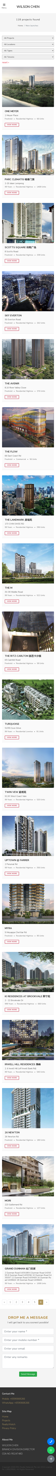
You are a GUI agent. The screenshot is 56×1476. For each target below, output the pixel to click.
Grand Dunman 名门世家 (20, 1268)
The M (8, 587)
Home (20, 25)
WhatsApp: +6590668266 (15, 1402)
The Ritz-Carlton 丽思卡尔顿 (23, 656)
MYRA (8, 928)
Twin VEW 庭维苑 (15, 792)
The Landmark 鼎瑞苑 (18, 519)
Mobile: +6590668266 (13, 1398)
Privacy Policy (9, 1428)
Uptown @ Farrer (17, 860)
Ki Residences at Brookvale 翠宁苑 (27, 996)
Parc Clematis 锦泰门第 (20, 179)
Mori (8, 1200)
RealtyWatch (8, 1424)
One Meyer (11, 111)
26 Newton (12, 1132)
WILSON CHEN (28, 7)
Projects (6, 1420)
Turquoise (12, 724)
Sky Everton (13, 315)
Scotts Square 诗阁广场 (20, 247)
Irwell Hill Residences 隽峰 (23, 1064)
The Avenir (12, 383)
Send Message (28, 1374)
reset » (5, 62)
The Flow (11, 451)
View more (12, 125)
